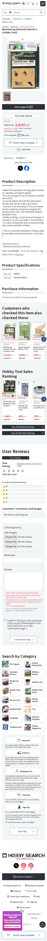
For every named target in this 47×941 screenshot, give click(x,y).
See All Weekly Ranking (23, 426)
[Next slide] (43, 339)
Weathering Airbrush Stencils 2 (16, 246)
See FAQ (22, 831)
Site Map (34, 918)
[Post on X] (20, 168)
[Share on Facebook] (26, 168)
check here (28, 763)
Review (8, 569)
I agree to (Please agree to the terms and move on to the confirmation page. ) (24, 624)
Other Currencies (25, 128)
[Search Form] (37, 3)
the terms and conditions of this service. (24, 622)
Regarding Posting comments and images (29, 464)
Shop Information (34, 914)
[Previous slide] (3, 339)
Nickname (9, 555)
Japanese (19, 254)
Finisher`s (20, 157)
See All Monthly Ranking (23, 433)
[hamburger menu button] (42, 3)
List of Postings (15, 458)
